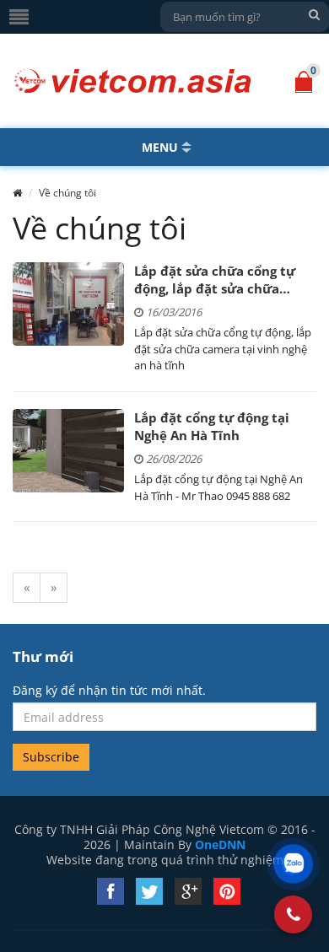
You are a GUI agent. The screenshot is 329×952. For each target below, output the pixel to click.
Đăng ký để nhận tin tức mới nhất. (109, 690)
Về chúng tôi (67, 193)
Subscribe (51, 757)
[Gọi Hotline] (293, 914)
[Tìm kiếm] (314, 14)
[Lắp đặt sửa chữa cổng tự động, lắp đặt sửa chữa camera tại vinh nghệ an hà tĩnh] (68, 304)
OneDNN (220, 844)
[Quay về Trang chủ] (133, 80)
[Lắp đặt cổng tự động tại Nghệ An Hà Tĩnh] (68, 450)
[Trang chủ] (17, 193)
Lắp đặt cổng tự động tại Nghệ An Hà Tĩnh (211, 426)
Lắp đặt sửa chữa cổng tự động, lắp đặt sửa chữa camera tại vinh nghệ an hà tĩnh (221, 280)
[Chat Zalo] (293, 864)
